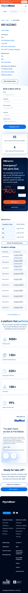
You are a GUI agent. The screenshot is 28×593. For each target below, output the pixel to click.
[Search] (25, 11)
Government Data (20, 528)
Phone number (7, 105)
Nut (2, 37)
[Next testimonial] (13, 456)
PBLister (4, 534)
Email (4, 92)
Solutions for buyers (7, 520)
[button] (14, 121)
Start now (24, 1)
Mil (2, 59)
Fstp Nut (4, 43)
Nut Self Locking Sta (8, 46)
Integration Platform (7, 528)
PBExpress (5, 525)
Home (3, 20)
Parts (7, 20)
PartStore (5, 531)
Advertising (19, 531)
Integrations (5, 546)
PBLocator (5, 523)
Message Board (6, 554)
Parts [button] (5, 11)
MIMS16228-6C (6, 75)
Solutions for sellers (21, 520)
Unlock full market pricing (14, 243)
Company (5, 112)
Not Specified (6, 62)
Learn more (14, 207)
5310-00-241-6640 (7, 72)
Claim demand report (10, 81)
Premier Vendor (18, 258)
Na (2, 56)
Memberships (6, 542)
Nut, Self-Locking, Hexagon (10, 49)
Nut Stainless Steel (7, 40)
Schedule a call (14, 127)
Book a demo (13, 489)
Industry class (6, 118)
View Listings (5, 30)
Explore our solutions (13, 484)
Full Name (5, 99)
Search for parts (6, 550)
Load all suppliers (12, 314)
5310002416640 (6, 69)
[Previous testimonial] (6, 456)
